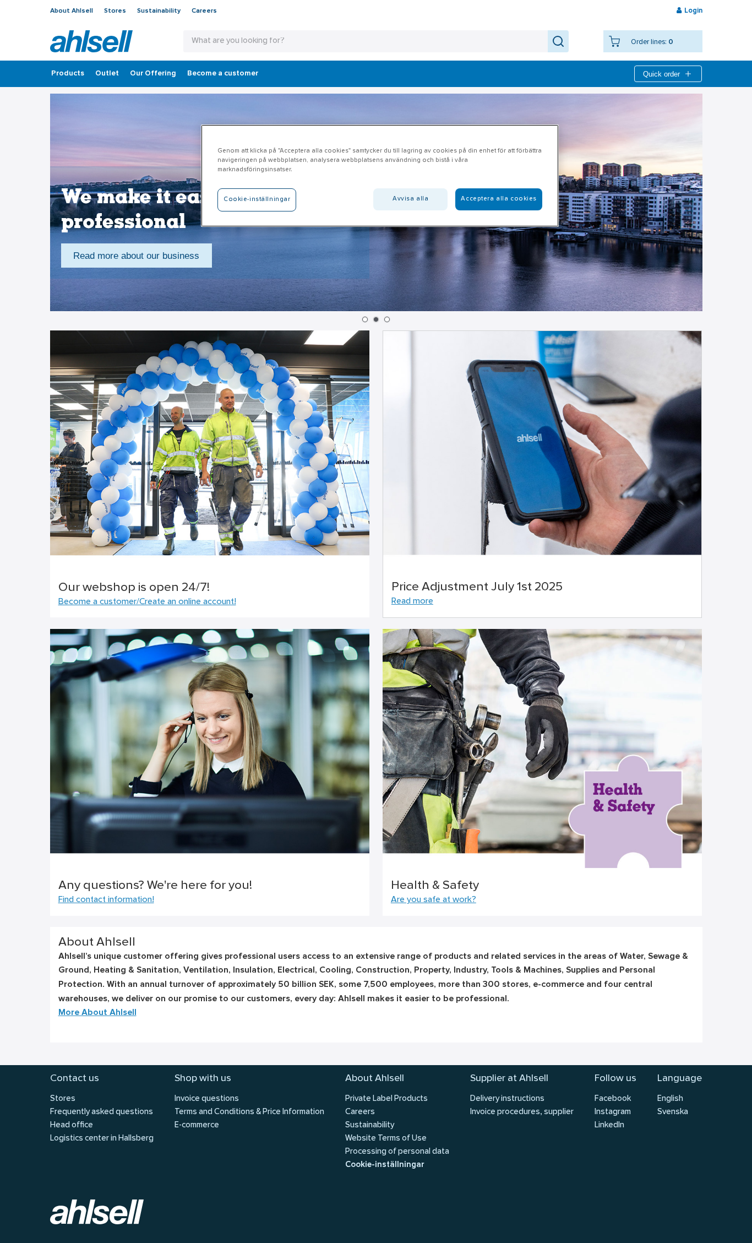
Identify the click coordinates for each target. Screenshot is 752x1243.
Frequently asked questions (101, 1112)
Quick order (661, 74)
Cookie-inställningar (384, 1165)
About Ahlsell (71, 11)
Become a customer (222, 73)
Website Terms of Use (386, 1138)
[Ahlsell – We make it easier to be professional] (91, 41)
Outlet (107, 73)
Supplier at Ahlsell (509, 1078)
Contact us (74, 1078)
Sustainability (159, 11)
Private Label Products (386, 1099)
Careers (204, 11)
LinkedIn (609, 1125)
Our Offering (153, 73)
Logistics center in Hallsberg (102, 1138)
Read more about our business (136, 255)
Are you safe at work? (433, 900)
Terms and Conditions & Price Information (249, 1112)
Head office (71, 1125)
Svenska (672, 1112)
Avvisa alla (410, 199)
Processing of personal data (397, 1151)
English (670, 1099)
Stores (115, 11)
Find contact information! (106, 900)
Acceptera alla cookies (499, 199)
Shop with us (203, 1078)
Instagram (613, 1112)
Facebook (613, 1099)
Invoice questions (207, 1099)
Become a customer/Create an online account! (147, 602)
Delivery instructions (507, 1099)
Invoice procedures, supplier (522, 1112)
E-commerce (197, 1125)
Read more (412, 601)
